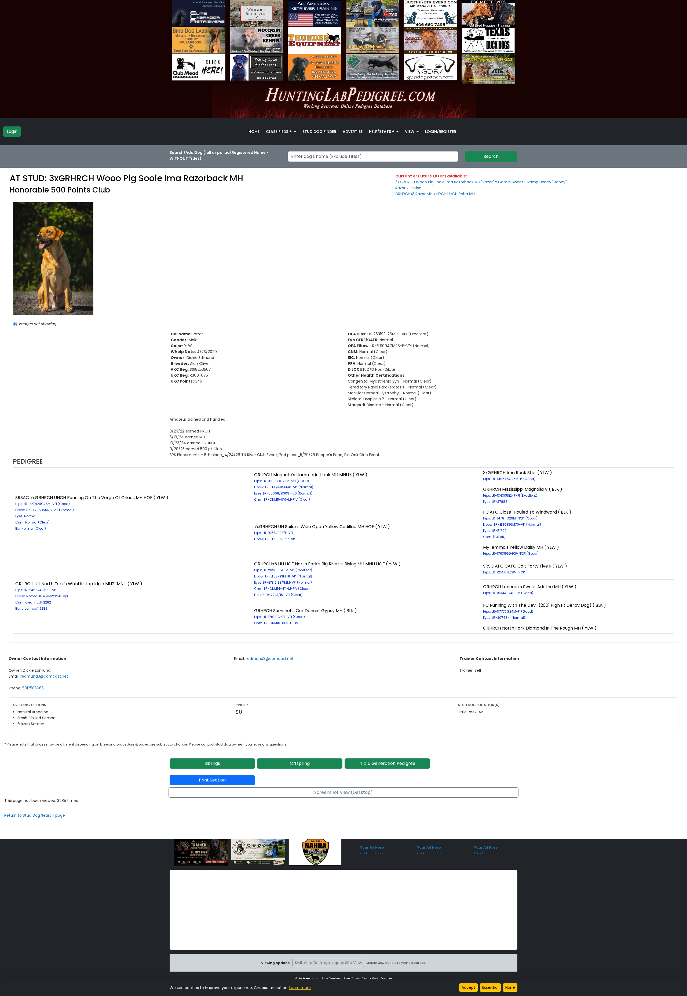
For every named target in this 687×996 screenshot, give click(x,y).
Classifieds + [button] (279, 131)
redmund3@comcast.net (44, 676)
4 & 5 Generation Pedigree (387, 763)
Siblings (212, 763)
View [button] (410, 131)
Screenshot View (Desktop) (343, 792)
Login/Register (440, 131)
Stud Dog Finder (319, 131)
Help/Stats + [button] (382, 131)
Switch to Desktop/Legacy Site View (328, 962)
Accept (468, 987)
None (510, 987)
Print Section (212, 780)
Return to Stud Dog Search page (34, 815)
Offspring (300, 763)
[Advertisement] (343, 909)
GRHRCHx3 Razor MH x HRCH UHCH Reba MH (435, 194)
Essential (490, 987)
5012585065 (33, 688)
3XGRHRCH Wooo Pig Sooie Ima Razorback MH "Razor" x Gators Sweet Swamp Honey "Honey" (481, 182)
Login (12, 131)
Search (491, 156)
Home (254, 131)
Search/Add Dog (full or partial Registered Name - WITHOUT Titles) (219, 155)
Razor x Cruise (408, 188)
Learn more (300, 987)
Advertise (353, 131)
